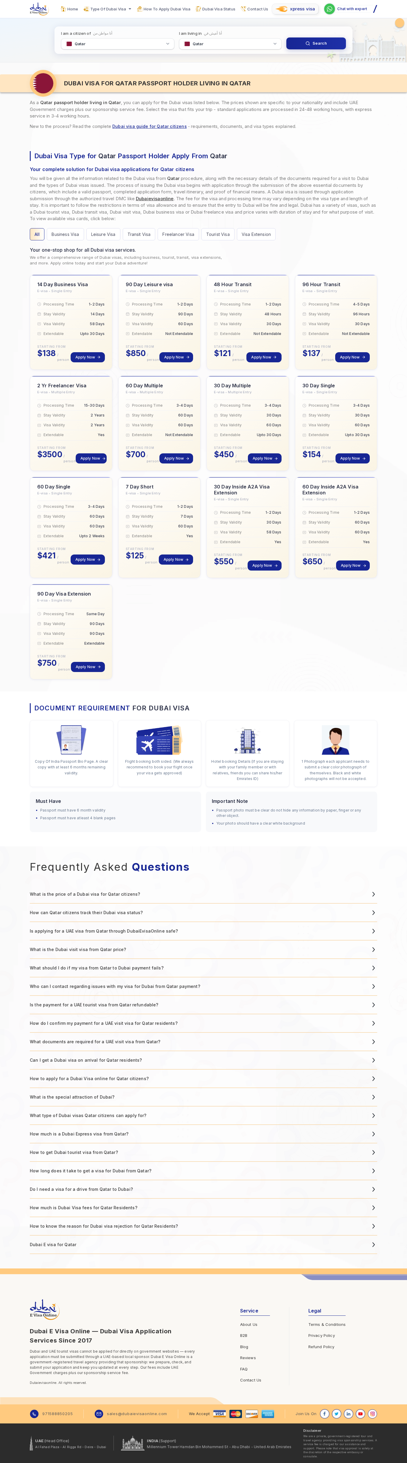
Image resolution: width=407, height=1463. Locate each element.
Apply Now (85, 357)
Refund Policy (321, 1346)
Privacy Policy (321, 1335)
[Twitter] (336, 1414)
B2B (243, 1335)
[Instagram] (372, 1414)
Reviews (248, 1357)
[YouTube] (360, 1414)
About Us (248, 1324)
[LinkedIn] (348, 1414)
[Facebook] (325, 1414)
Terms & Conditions (327, 1324)
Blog (244, 1346)
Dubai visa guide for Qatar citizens (149, 126)
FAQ (244, 1369)
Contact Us (251, 1380)
